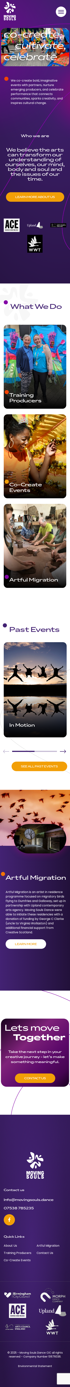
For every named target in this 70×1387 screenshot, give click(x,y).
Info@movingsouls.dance (28, 1199)
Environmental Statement (35, 1366)
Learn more (26, 944)
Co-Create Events (17, 1260)
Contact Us (45, 1253)
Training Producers (17, 1253)
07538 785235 (19, 1208)
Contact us (35, 1078)
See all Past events (39, 766)
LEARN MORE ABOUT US (35, 197)
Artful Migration (48, 1246)
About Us (10, 1246)
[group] (35, 689)
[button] (63, 751)
